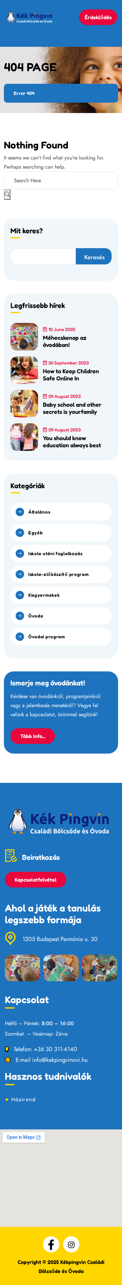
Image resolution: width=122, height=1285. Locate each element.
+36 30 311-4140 (55, 1049)
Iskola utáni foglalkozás (55, 553)
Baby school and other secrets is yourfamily (72, 408)
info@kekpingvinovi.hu (60, 1060)
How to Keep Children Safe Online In (71, 374)
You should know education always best (72, 441)
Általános (39, 512)
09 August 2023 (64, 396)
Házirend (23, 1099)
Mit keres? (26, 231)
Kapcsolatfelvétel (36, 879)
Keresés (94, 257)
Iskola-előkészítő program (58, 574)
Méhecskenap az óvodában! (65, 341)
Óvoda (35, 615)
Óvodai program (46, 636)
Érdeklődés (98, 17)
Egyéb (35, 532)
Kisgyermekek (44, 595)
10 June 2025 (61, 329)
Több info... (32, 736)
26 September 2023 (68, 362)
